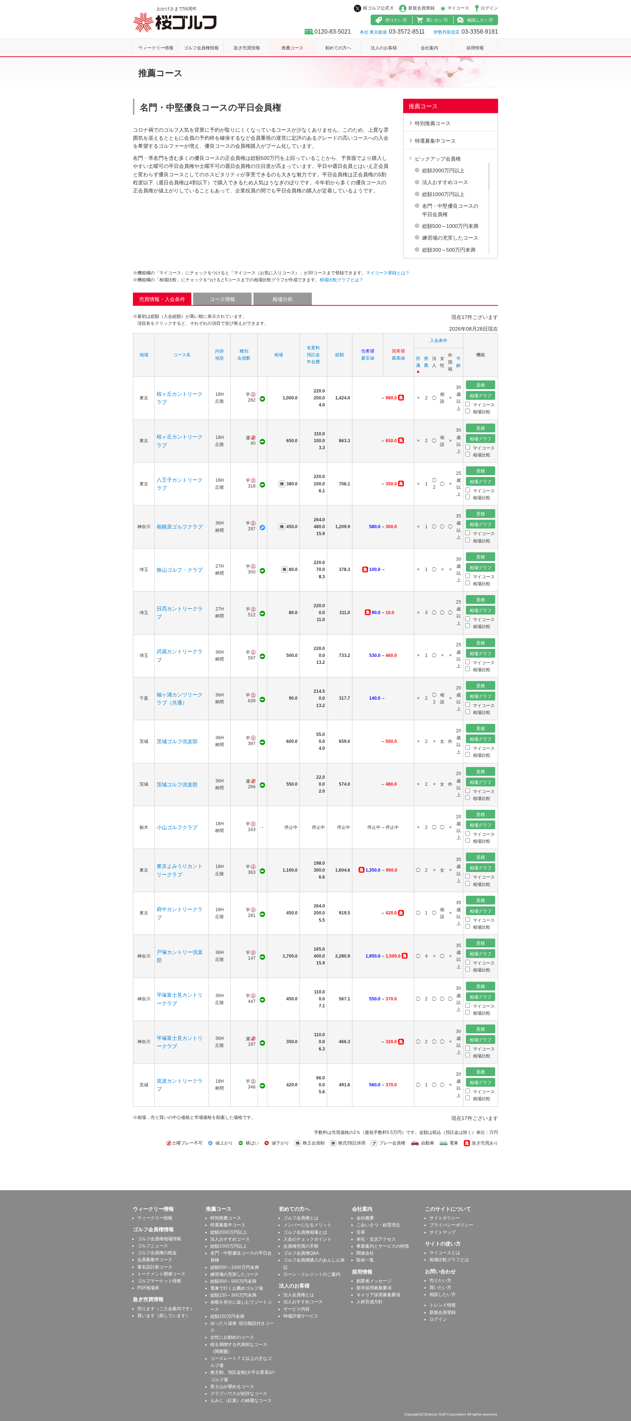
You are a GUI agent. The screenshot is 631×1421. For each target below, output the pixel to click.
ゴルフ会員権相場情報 (159, 1238)
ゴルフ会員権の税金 (157, 1252)
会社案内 (429, 47)
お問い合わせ (440, 1271)
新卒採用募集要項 (373, 1287)
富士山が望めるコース (232, 1386)
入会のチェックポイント (307, 1239)
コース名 (182, 354)
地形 (219, 358)
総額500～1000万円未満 (450, 226)
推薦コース (292, 47)
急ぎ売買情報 (247, 47)
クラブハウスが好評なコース (238, 1393)
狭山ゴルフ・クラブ (180, 570)
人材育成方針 (369, 1301)
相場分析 (282, 299)
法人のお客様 (384, 47)
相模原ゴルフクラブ (180, 527)
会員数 (244, 358)
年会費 (313, 361)
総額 (339, 354)
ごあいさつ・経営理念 (378, 1225)
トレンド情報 (442, 1305)
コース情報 (222, 299)
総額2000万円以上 (443, 170)
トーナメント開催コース (161, 1274)
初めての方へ (338, 47)
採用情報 (475, 47)
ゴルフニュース (152, 1245)
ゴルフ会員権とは (300, 1218)
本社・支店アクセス (376, 1239)
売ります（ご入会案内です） (165, 1308)
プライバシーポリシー (451, 1225)
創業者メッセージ (373, 1280)
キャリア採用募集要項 (378, 1294)
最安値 (367, 358)
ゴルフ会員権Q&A (301, 1253)
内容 (219, 351)
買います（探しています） (163, 1315)
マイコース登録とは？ (388, 272)
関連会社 (365, 1253)
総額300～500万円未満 (448, 250)
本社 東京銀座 (373, 32)
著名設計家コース (154, 1267)
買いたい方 (437, 20)
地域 (143, 354)
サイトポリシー (444, 1218)
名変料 (313, 347)
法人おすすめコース (445, 182)
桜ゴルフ (175, 22)
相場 (278, 354)
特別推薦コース (433, 123)
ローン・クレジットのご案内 (311, 1274)
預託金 (313, 354)
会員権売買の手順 (300, 1246)
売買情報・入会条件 (162, 299)
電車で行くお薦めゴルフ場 (236, 1288)
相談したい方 (480, 20)
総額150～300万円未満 (233, 1295)
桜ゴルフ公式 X (378, 8)
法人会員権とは (298, 1294)
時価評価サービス (300, 1316)
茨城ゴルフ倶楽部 (177, 741)
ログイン (489, 8)
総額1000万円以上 (443, 194)
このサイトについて (448, 1209)
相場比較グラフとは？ (341, 279)
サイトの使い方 (443, 1244)
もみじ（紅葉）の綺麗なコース (241, 1400)
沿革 (360, 1232)
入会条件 (438, 340)
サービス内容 (296, 1309)
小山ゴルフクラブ (177, 827)
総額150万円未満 (227, 1316)
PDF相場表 (148, 1287)
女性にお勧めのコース (232, 1337)
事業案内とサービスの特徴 (382, 1246)
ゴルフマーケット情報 (159, 1280)
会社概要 (365, 1218)
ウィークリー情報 (155, 47)
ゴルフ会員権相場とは (305, 1232)
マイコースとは (444, 1252)
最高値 (398, 358)
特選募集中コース (435, 141)
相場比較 (481, 411)
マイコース (458, 8)
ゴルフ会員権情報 (201, 47)
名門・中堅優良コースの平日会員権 (450, 210)
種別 (244, 351)
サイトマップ (442, 1232)
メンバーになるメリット (307, 1225)
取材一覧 (365, 1260)
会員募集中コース (154, 1259)
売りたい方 (396, 20)
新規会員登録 (421, 8)
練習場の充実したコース (450, 238)
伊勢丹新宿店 (446, 32)
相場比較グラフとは (449, 1259)
